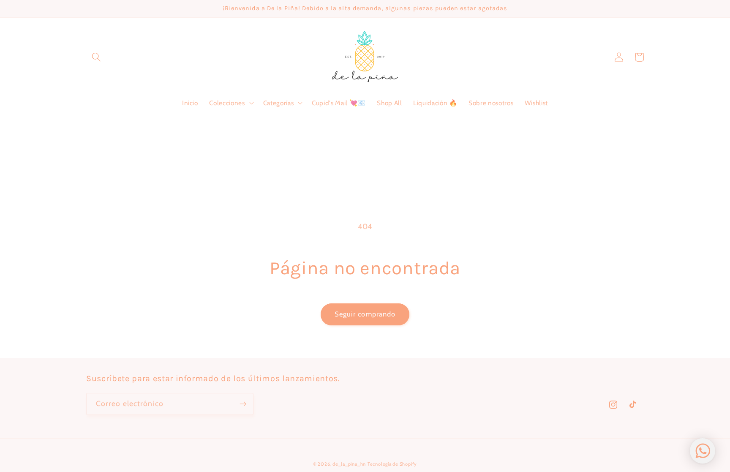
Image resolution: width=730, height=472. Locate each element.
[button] (96, 57)
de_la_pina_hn (349, 464)
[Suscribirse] (243, 404)
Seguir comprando (365, 314)
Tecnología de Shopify (392, 464)
